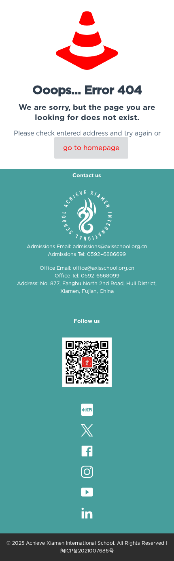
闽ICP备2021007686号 (87, 550)
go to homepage (91, 147)
